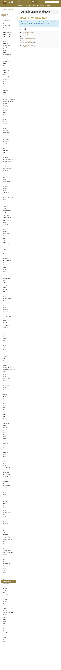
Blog (19, 1)
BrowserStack (6, 88)
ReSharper (5, 479)
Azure (4, 68)
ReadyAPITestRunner (8, 470)
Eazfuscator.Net (6, 201)
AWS (4, 65)
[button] (4, 15)
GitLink (4, 271)
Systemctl (5, 548)
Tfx (3, 565)
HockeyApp (5, 309)
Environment (6, 215)
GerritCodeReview (7, 260)
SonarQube (5, 519)
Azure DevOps (6, 70)
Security (5, 496)
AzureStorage (6, 72)
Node (4, 401)
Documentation (26, 1)
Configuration (6, 139)
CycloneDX (5, 150)
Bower (4, 85)
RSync (4, 490)
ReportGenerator (7, 474)
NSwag (4, 412)
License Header (6, 351)
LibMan (4, 349)
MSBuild (5, 380)
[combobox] (52, 2)
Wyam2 (4, 608)
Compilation (5, 134)
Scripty (4, 494)
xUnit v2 (4, 637)
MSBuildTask (6, 385)
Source (49, 5)
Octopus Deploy (6, 423)
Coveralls (5, 141)
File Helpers (5, 231)
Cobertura (5, 121)
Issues (4, 331)
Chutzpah (5, 110)
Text (4, 559)
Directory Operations (7, 172)
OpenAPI (5, 425)
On (4, 15)
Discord (4, 175)
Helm (4, 300)
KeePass (5, 343)
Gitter (4, 280)
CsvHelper (5, 146)
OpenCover (5, 427)
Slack (4, 514)
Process (4, 454)
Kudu (4, 347)
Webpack (5, 601)
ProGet (4, 456)
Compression (6, 137)
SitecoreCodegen (7, 512)
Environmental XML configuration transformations (7, 219)
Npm (4, 403)
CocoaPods (5, 123)
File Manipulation (7, 233)
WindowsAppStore (7, 603)
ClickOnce (5, 114)
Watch (4, 597)
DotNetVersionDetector (8, 197)
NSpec (4, 409)
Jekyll (4, 334)
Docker (4, 179)
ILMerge (4, 320)
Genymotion (5, 258)
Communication (6, 132)
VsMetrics (5, 588)
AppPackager (6, 48)
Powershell (5, 452)
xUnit (4, 635)
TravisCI (4, 570)
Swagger (5, 545)
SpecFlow (5, 521)
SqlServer (5, 525)
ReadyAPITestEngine (8, 467)
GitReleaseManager (7, 276)
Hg (3, 302)
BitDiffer (5, 79)
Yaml (4, 639)
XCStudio (5, 626)
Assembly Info (6, 61)
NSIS (4, 407)
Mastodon (5, 365)
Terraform (5, 554)
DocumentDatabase (7, 184)
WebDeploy (5, 599)
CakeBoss (5, 103)
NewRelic (5, 398)
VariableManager (7, 581)
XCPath (4, 621)
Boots (4, 83)
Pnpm (4, 447)
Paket (4, 434)
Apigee (4, 41)
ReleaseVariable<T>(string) (27, 45)
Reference (34, 1)
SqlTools (5, 528)
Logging (4, 358)
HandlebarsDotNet (7, 298)
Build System (6, 90)
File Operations (6, 236)
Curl (4, 148)
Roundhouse (6, 487)
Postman (5, 450)
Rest (4, 483)
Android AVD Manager (8, 32)
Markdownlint (6, 363)
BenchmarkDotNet (7, 77)
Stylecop (5, 541)
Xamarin (5, 610)
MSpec (4, 389)
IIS (3, 318)
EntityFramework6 (7, 210)
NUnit (4, 416)
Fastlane (5, 227)
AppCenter (5, 43)
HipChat (4, 307)
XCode (4, 619)
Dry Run (4, 199)
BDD (4, 74)
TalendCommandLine (8, 552)
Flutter (4, 247)
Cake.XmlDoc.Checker (8, 101)
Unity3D (4, 577)
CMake (4, 119)
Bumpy (4, 94)
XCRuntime (5, 623)
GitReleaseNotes (6, 278)
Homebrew (5, 311)
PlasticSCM (5, 443)
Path (4, 441)
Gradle (4, 287)
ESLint (4, 222)
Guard (4, 293)
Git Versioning (6, 265)
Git (3, 262)
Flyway (4, 249)
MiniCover (5, 372)
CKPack (4, 112)
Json (4, 340)
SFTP (4, 505)
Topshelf (5, 568)
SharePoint (5, 508)
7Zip (4, 23)
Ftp (3, 251)
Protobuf (5, 461)
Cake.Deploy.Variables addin (7, 9)
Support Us (41, 5)
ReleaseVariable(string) (26, 36)
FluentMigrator (6, 244)
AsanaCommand (7, 54)
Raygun (4, 465)
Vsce (4, 586)
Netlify (4, 396)
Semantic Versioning (7, 499)
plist (4, 445)
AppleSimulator (6, 45)
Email (4, 204)
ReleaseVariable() (25, 41)
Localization (5, 356)
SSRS (4, 532)
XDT (4, 628)
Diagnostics (5, 170)
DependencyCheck (7, 161)
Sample (4, 492)
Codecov (5, 126)
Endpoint (5, 208)
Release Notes (6, 472)
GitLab (4, 269)
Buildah (4, 92)
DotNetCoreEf (6, 195)
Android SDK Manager (8, 36)
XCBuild (4, 617)
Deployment (5, 166)
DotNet (4, 190)
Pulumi (4, 463)
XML (4, 630)
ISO (3, 329)
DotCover (5, 188)
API (34, 5)
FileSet (4, 238)
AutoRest (5, 63)
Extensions (20, 5)
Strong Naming (6, 537)
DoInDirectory (6, 186)
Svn (3, 543)
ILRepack (5, 322)
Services (5, 503)
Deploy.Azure (6, 163)
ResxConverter (6, 485)
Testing (4, 557)
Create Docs (5, 143)
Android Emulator (7, 34)
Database (5, 155)
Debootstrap (6, 157)
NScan (4, 405)
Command (5, 130)
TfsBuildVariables (7, 563)
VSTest (4, 590)
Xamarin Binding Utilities (8, 612)
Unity (4, 574)
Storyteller (5, 534)
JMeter (4, 338)
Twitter (4, 572)
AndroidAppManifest (8, 39)
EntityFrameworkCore (8, 212)
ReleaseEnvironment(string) (28, 32)
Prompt (4, 458)
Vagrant (4, 579)
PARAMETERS (6, 438)
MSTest (4, 392)
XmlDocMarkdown (7, 632)
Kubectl (4, 345)
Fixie (4, 240)
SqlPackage (5, 523)
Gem (4, 256)
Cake (4, 97)
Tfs (3, 561)
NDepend (5, 394)
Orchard (4, 432)
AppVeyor (5, 50)
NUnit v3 (5, 418)
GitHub (4, 267)
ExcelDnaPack (6, 224)
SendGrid (5, 501)
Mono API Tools (6, 378)
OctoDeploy (5, 421)
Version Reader (6, 583)
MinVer (4, 374)
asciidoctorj (5, 59)
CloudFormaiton (6, 117)
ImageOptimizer (6, 325)
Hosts (4, 314)
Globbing (5, 285)
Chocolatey (5, 108)
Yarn (4, 641)
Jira (3, 336)
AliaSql (4, 27)
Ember (4, 206)
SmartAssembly (6, 516)
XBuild (4, 615)
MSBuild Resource (7, 383)
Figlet (4, 229)
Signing (4, 510)
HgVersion (5, 305)
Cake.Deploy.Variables (26, 24)
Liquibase (5, 354)
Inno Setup (5, 327)
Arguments (5, 52)
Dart (4, 152)
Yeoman (5, 644)
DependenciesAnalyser (8, 159)
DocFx (4, 177)
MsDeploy (5, 387)
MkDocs (4, 376)
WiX (3, 606)
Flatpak (4, 242)
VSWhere (5, 592)
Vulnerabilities (6, 594)
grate (4, 291)
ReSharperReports (7, 481)
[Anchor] (48, 18)
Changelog (5, 105)
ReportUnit (5, 476)
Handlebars (5, 296)
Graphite (5, 289)
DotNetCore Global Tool (8, 192)
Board (4, 81)
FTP (4, 253)
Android (4, 30)
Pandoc (4, 436)
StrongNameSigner (7, 539)
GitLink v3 (5, 273)
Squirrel (4, 530)
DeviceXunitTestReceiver (8, 168)
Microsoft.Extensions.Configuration (9, 369)
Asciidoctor (5, 56)
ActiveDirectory (6, 25)
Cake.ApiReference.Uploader (9, 99)
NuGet (4, 414)
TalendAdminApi (7, 550)
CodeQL (4, 128)
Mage (4, 360)
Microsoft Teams (7, 367)
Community (28, 5)
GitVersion (5, 282)
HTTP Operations (7, 316)
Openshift (5, 429)
